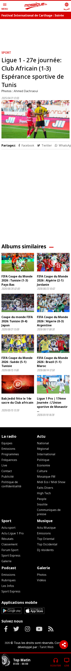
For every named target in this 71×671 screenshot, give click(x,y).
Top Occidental (47, 544)
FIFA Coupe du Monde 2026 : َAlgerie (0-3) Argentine (52, 321)
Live (4, 465)
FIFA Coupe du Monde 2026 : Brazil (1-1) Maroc (52, 362)
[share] (63, 644)
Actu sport (8, 528)
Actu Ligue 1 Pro (12, 533)
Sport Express (10, 555)
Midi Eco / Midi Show (51, 482)
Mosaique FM (46, 476)
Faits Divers (45, 488)
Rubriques (8, 580)
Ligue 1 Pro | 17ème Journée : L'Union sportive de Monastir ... (52, 404)
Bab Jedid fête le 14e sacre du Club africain (17, 400)
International (46, 454)
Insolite (42, 504)
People (41, 499)
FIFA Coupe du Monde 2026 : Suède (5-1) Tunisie (17, 362)
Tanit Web (46, 647)
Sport (6, 53)
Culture (42, 471)
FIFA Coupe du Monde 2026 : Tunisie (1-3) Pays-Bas (17, 280)
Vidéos (41, 580)
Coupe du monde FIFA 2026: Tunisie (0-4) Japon (17, 321)
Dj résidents (45, 550)
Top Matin (21, 660)
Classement (9, 544)
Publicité (7, 476)
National (43, 443)
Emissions (8, 449)
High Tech (44, 493)
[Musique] (5, 660)
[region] (35, 193)
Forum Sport (9, 550)
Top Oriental (45, 539)
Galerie (6, 561)
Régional (43, 449)
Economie (43, 465)
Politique (43, 460)
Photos (41, 575)
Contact (6, 471)
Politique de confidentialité (11, 484)
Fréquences (9, 460)
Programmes (10, 454)
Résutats (7, 539)
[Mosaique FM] (36, 6)
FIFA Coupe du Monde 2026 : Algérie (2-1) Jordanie (52, 280)
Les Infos (7, 586)
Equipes (6, 443)
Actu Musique (46, 528)
